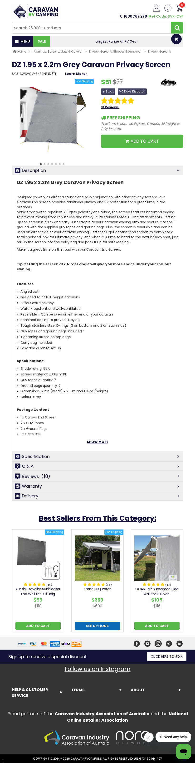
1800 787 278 (135, 16)
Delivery (30, 496)
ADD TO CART (144, 141)
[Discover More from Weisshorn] (169, 85)
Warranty (32, 486)
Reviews (36, 476)
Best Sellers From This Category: (97, 518)
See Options (97, 625)
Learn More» (76, 73)
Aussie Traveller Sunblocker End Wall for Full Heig (37, 591)
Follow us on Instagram (98, 669)
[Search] (177, 28)
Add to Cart (38, 625)
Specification (36, 456)
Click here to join (167, 656)
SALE (42, 41)
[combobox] (91, 28)
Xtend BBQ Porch (97, 589)
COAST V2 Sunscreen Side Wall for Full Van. (156, 591)
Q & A (28, 466)
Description (34, 170)
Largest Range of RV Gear (117, 41)
